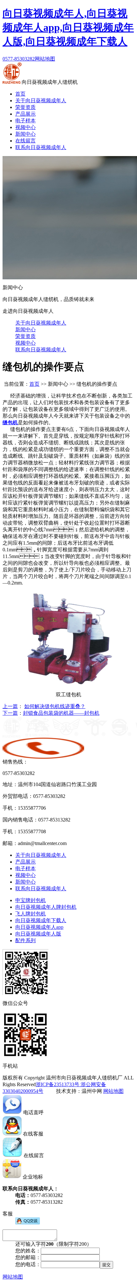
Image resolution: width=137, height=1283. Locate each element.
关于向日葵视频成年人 (40, 100)
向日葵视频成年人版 (38, 933)
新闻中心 (25, 134)
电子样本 (25, 120)
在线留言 (25, 140)
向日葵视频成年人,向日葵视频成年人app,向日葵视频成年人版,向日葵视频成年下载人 (68, 27)
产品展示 (25, 114)
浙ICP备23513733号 (57, 1084)
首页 (20, 94)
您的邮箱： (28, 1257)
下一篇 (10, 713)
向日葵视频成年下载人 (40, 920)
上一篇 (10, 706)
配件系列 (25, 940)
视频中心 (25, 127)
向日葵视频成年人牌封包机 (45, 907)
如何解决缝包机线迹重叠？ (54, 706)
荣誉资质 (25, 107)
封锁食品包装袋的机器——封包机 (61, 713)
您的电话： (28, 1264)
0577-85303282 (19, 58)
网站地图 (45, 58)
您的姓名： (28, 1250)
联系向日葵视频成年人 (40, 147)
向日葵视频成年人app (39, 927)
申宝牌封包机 (30, 900)
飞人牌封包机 (30, 913)
